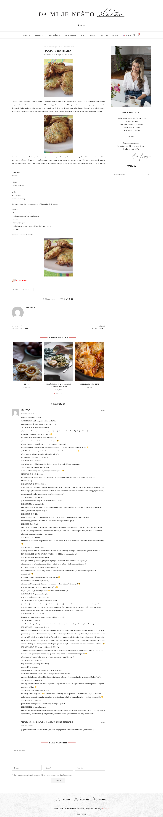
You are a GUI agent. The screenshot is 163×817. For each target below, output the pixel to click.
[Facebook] (78, 25)
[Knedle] (27, 361)
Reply (103, 410)
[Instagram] (81, 25)
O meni (92, 35)
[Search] (134, 35)
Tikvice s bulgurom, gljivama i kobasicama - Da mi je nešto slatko (47, 722)
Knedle (27, 384)
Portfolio (104, 35)
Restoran (39, 35)
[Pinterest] (84, 25)
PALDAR (105, 808)
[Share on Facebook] (64, 299)
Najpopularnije (70, 35)
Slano (15, 289)
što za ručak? (27, 289)
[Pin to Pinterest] (69, 299)
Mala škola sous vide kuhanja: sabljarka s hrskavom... (58, 385)
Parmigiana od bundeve (89, 384)
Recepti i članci (54, 35)
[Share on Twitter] (67, 299)
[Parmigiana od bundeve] (89, 361)
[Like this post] (62, 299)
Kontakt (114, 35)
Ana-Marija (56, 54)
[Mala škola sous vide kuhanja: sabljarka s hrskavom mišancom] (58, 361)
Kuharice (26, 35)
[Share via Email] (72, 299)
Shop (83, 35)
